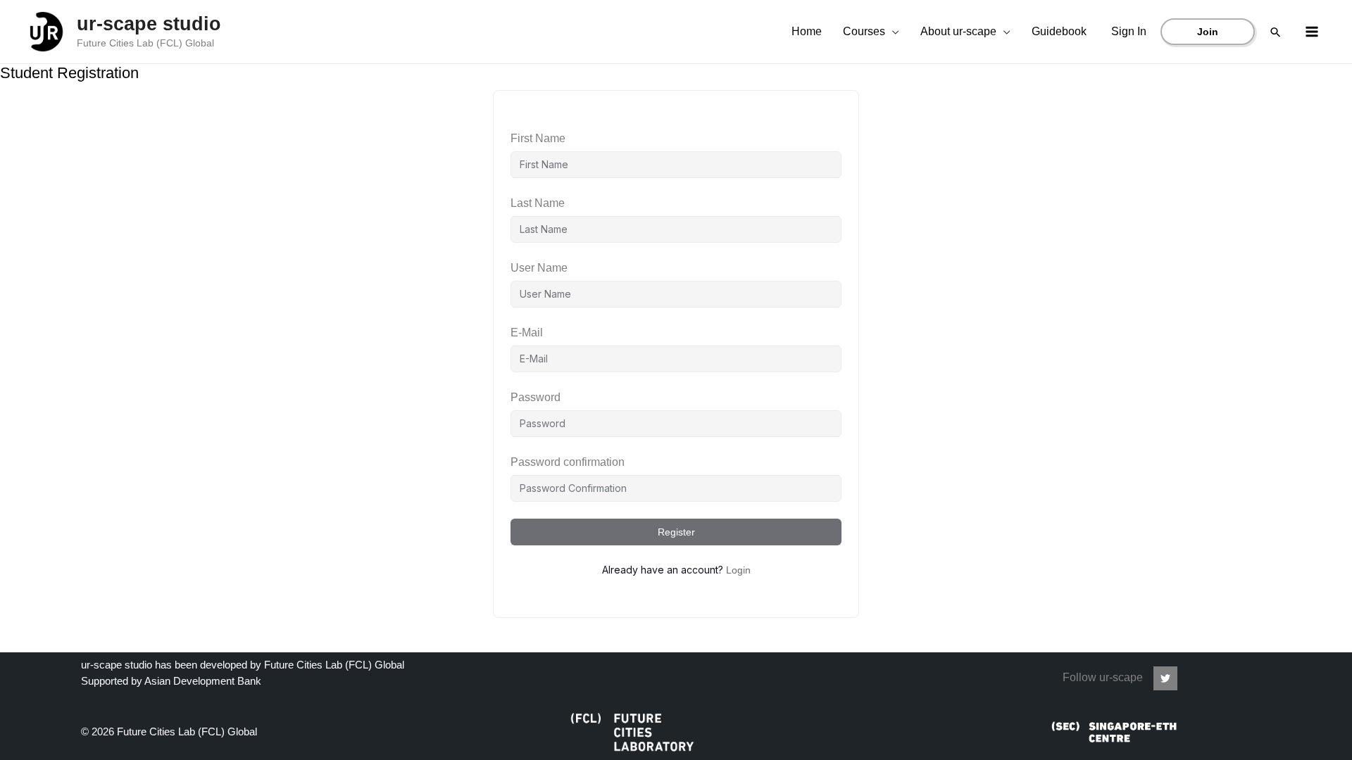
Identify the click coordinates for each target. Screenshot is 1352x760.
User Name (539, 268)
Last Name (538, 203)
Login (738, 570)
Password (536, 397)
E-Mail (527, 332)
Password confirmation (568, 462)
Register (676, 532)
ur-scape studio (149, 23)
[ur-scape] (1165, 678)
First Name (538, 138)
